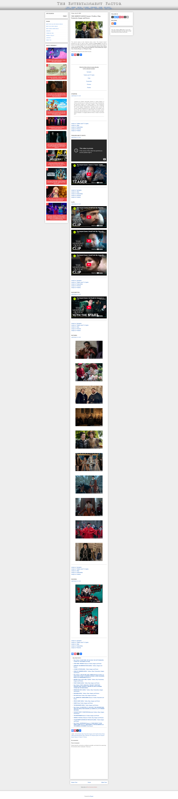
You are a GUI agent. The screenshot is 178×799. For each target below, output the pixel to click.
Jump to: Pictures (76, 129)
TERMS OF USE (50, 33)
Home (89, 782)
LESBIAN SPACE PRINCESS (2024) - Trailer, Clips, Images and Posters (56, 61)
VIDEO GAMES (108, 8)
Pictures (89, 84)
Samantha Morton (78, 735)
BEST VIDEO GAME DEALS (52, 28)
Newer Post (74, 782)
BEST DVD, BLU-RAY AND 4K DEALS (54, 24)
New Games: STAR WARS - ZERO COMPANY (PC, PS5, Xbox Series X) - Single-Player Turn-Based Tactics (56, 182)
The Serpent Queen (94, 735)
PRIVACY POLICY (50, 35)
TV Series (85, 737)
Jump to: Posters (76, 130)
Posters (89, 87)
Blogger (91, 796)
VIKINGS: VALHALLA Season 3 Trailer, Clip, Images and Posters (89, 717)
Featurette (86, 733)
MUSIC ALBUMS (99, 8)
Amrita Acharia (78, 733)
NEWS (68, 7)
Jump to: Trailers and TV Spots (79, 123)
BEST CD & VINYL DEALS (52, 26)
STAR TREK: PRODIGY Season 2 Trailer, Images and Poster (87, 663)
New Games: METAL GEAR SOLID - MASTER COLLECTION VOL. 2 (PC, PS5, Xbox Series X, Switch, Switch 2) (56, 164)
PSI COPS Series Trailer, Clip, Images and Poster (85, 695)
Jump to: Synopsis (76, 190)
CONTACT (48, 37)
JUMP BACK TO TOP (76, 95)
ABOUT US (48, 40)
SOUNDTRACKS (89, 8)
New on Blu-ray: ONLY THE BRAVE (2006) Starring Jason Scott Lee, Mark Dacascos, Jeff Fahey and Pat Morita (56, 95)
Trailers (80, 737)
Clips (89, 78)
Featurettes (89, 81)
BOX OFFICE (107, 7)
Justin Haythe (95, 733)
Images (90, 733)
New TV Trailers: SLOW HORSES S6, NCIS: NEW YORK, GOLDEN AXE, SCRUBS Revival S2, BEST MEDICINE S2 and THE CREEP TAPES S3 (56, 146)
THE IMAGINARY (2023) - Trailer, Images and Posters (86, 705)
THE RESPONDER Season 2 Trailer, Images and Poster (86, 715)
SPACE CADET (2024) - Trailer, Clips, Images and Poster (87, 701)
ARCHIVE (48, 30)
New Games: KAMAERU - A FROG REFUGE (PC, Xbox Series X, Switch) (56, 78)
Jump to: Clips (75, 125)
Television (87, 735)
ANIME (100, 7)
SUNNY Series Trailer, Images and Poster (83, 703)
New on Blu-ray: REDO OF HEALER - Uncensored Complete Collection (56, 200)
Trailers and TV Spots (89, 75)
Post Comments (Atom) (92, 787)
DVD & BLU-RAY (70, 8)
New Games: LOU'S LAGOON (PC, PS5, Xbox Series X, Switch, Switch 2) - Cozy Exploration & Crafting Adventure (56, 113)
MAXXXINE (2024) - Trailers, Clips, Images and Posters (86, 693)
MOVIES (79, 7)
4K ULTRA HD (79, 8)
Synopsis (89, 72)
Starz (84, 735)
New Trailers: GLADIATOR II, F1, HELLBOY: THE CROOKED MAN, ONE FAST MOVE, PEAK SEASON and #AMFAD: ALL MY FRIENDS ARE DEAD (89, 709)
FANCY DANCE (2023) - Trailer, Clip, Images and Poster (86, 683)
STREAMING (94, 7)
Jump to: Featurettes (77, 127)
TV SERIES (86, 7)
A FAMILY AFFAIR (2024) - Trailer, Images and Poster (86, 669)
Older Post (104, 782)
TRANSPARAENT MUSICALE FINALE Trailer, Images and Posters (56, 128)
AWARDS (73, 7)
